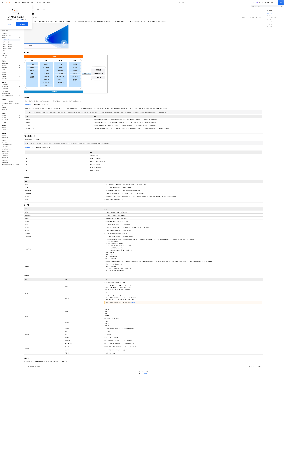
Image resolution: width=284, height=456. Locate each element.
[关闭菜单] (2, 2)
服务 (44, 2)
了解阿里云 (48, 2)
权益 (28, 2)
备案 (268, 2)
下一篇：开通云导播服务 (255, 367)
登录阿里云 (22, 24)
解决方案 (24, 2)
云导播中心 (38, 9)
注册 (275, 2)
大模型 (15, 2)
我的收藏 (259, 17)
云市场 (36, 2)
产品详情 (252, 17)
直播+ (33, 9)
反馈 (146, 373)
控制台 (272, 2)
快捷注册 (9, 24)
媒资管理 (133, 302)
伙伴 (40, 2)
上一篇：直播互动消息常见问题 (33, 367)
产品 (19, 2)
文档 (265, 2)
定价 (32, 2)
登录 (281, 2)
